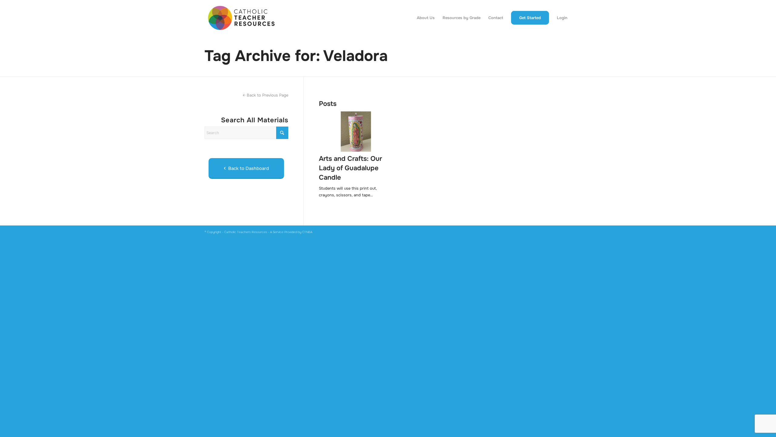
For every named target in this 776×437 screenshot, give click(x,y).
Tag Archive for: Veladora (296, 56)
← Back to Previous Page (265, 95)
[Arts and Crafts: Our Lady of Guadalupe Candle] (356, 131)
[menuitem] (426, 18)
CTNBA (307, 232)
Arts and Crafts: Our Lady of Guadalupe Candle (350, 168)
